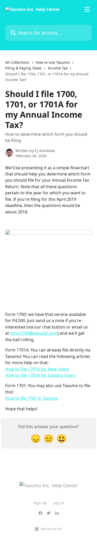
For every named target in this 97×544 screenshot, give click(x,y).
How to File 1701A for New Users (37, 369)
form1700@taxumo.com (33, 333)
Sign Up (40, 502)
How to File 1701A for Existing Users (40, 375)
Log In (58, 502)
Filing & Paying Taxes (23, 68)
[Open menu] (87, 9)
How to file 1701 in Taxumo (31, 398)
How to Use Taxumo (53, 62)
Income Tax (58, 68)
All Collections (17, 62)
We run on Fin (51, 528)
